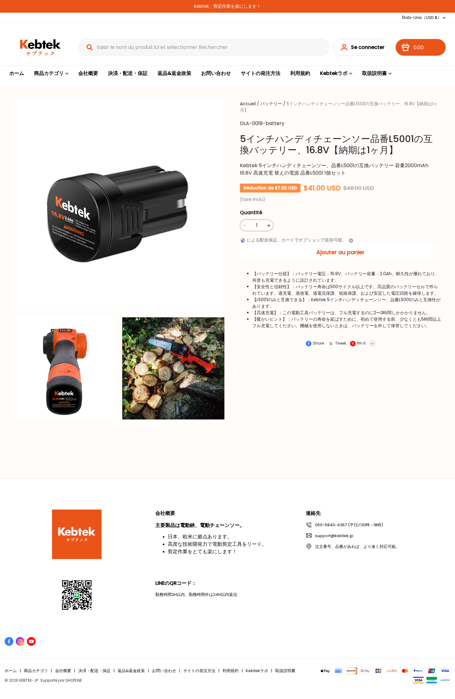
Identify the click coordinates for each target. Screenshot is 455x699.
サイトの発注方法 (260, 73)
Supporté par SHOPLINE (61, 680)
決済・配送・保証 (128, 73)
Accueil (248, 104)
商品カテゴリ (49, 73)
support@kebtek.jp (334, 536)
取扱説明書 (374, 73)
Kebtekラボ (334, 73)
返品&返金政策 (174, 73)
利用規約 (300, 73)
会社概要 (88, 73)
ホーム (16, 73)
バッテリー (271, 104)
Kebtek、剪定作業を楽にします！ (227, 6)
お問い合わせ (216, 73)
